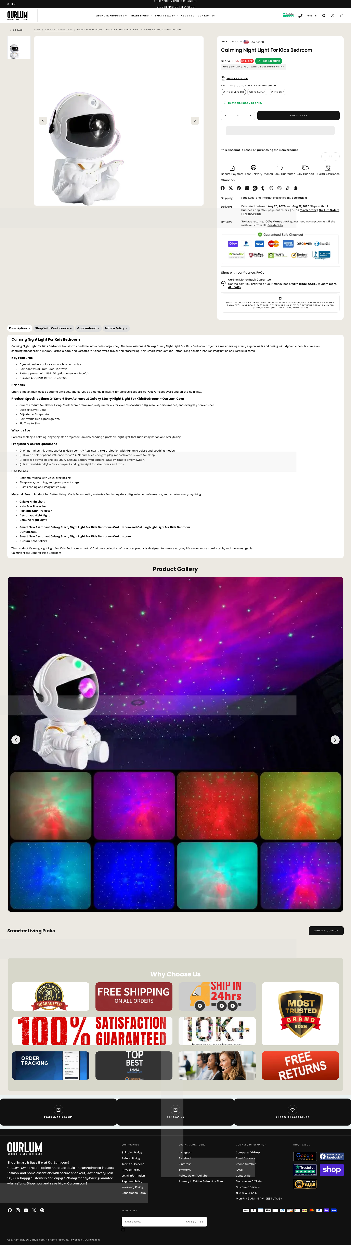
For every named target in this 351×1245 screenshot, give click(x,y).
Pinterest (185, 1164)
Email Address (245, 1158)
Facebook (185, 1158)
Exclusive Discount (58, 1117)
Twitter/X (185, 1169)
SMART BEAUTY (165, 15)
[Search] (324, 16)
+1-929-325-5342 (247, 1193)
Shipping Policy (132, 1152)
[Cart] (342, 16)
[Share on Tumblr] (264, 188)
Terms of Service (133, 1164)
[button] (280, 127)
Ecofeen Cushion (326, 931)
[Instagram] (17, 1210)
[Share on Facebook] (223, 188)
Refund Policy (131, 1158)
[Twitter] (34, 1210)
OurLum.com (232, 41)
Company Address (248, 1152)
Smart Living (139, 15)
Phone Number (246, 1164)
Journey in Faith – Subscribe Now (201, 1181)
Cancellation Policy (134, 1193)
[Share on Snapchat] (296, 188)
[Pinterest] (42, 1210)
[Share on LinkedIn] (247, 188)
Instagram (185, 1152)
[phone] (300, 16)
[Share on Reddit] (256, 188)
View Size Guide (237, 78)
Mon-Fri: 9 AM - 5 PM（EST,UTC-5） (259, 1198)
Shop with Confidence (292, 1117)
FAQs (239, 1169)
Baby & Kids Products (59, 29)
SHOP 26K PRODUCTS (110, 15)
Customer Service (248, 1187)
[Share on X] (231, 188)
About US (187, 15)
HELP (13, 3)
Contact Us (206, 15)
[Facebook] (9, 1210)
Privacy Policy (131, 1169)
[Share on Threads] (272, 188)
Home (37, 29)
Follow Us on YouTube (193, 1175)
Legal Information (133, 1175)
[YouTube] (26, 1210)
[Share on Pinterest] (239, 188)
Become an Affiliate (249, 1181)
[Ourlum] (24, 1148)
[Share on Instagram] (280, 188)
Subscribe (195, 1221)
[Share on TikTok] (288, 188)
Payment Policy (132, 1181)
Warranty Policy (132, 1187)
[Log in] (333, 16)
